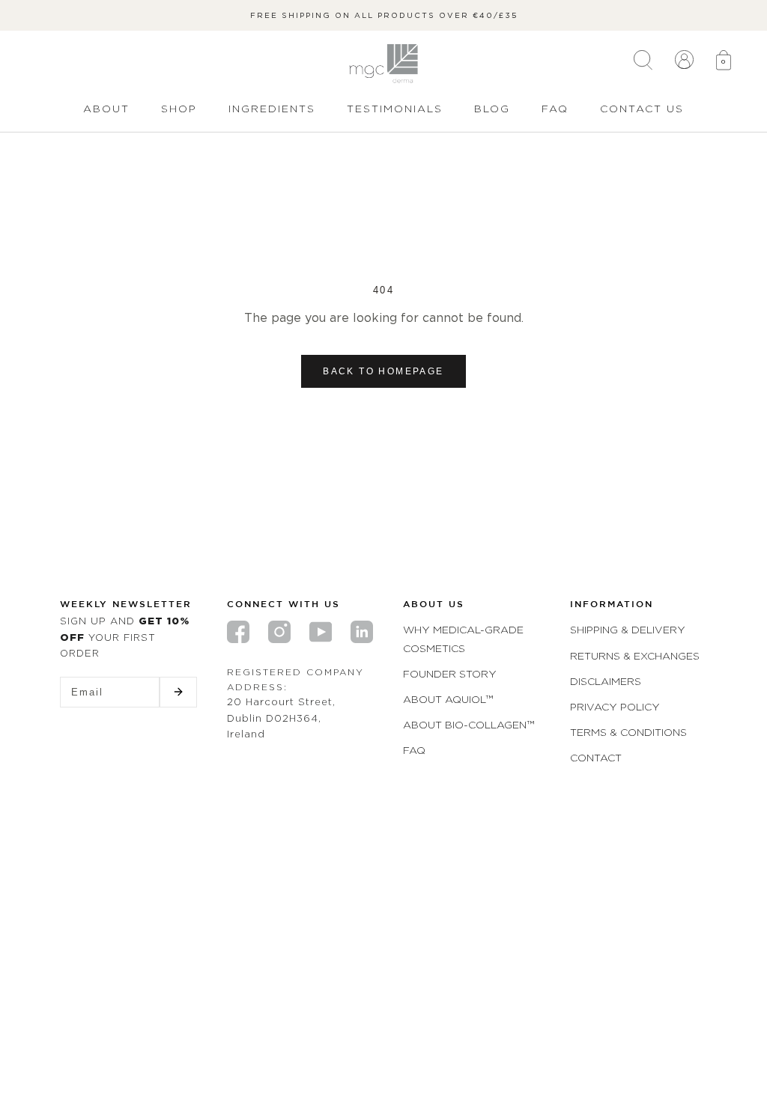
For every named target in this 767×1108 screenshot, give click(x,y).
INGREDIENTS (271, 108)
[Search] (643, 63)
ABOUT (106, 108)
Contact (596, 757)
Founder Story (450, 673)
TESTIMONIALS (395, 108)
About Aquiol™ (448, 698)
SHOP (179, 108)
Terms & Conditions (628, 731)
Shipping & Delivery (627, 629)
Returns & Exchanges (635, 655)
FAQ (555, 108)
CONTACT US (642, 108)
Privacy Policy (615, 706)
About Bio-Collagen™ (468, 724)
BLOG (492, 108)
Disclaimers (605, 681)
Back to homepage (383, 371)
